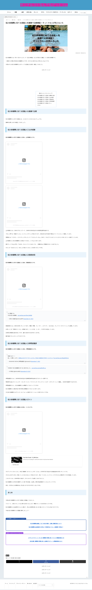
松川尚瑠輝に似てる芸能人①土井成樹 (46, 97)
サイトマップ (12, 583)
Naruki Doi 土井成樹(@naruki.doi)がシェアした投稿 (24, 181)
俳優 (8, 555)
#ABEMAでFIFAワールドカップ (46, 358)
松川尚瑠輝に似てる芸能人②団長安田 (46, 99)
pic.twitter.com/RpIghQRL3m (61, 358)
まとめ (39, 105)
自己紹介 (35, 583)
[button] (85, 12)
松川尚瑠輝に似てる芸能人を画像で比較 (46, 95)
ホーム (6, 583)
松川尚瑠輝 (18, 558)
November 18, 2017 (26, 371)
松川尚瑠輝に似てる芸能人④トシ (45, 103)
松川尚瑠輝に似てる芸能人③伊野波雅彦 (46, 101)
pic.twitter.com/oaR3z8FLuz (39, 368)
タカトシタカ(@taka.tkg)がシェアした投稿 (24, 451)
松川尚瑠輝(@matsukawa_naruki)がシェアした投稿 (24, 225)
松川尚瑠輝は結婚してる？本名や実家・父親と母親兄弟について (46, 523)
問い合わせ (29, 583)
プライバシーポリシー (21, 583)
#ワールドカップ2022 (33, 358)
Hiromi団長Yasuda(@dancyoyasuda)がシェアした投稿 (24, 306)
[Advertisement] (46, 80)
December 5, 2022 (35, 361)
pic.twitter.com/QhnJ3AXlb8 (25, 315)
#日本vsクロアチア (23, 358)
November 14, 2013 (28, 319)
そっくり (8, 558)
